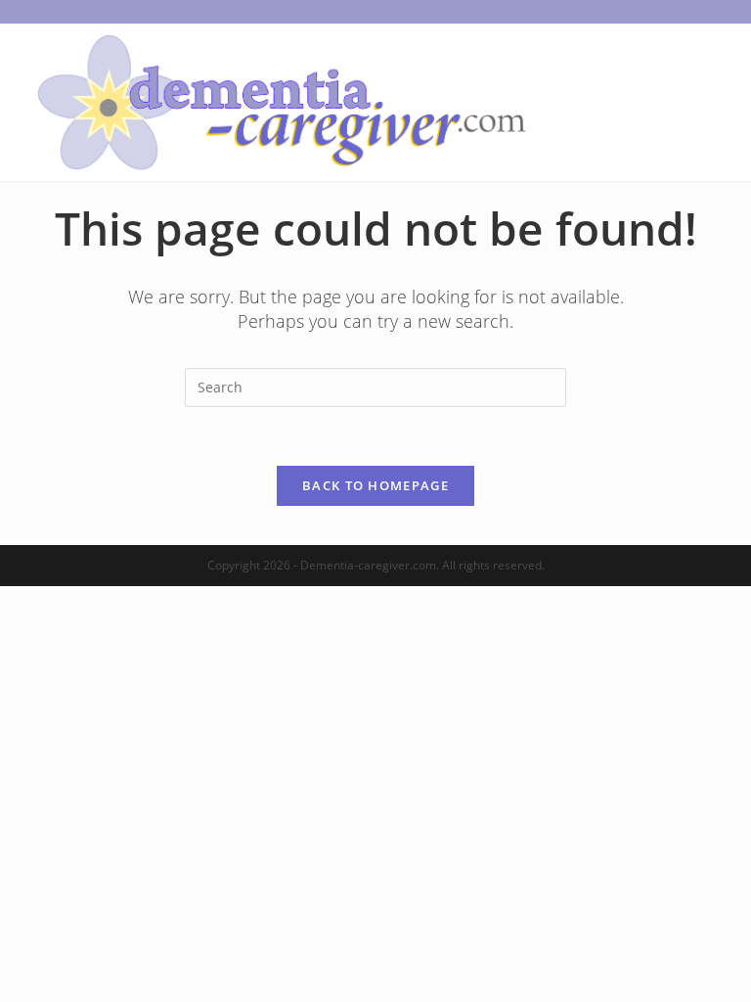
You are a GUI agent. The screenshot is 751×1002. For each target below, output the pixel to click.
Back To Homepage (375, 485)
